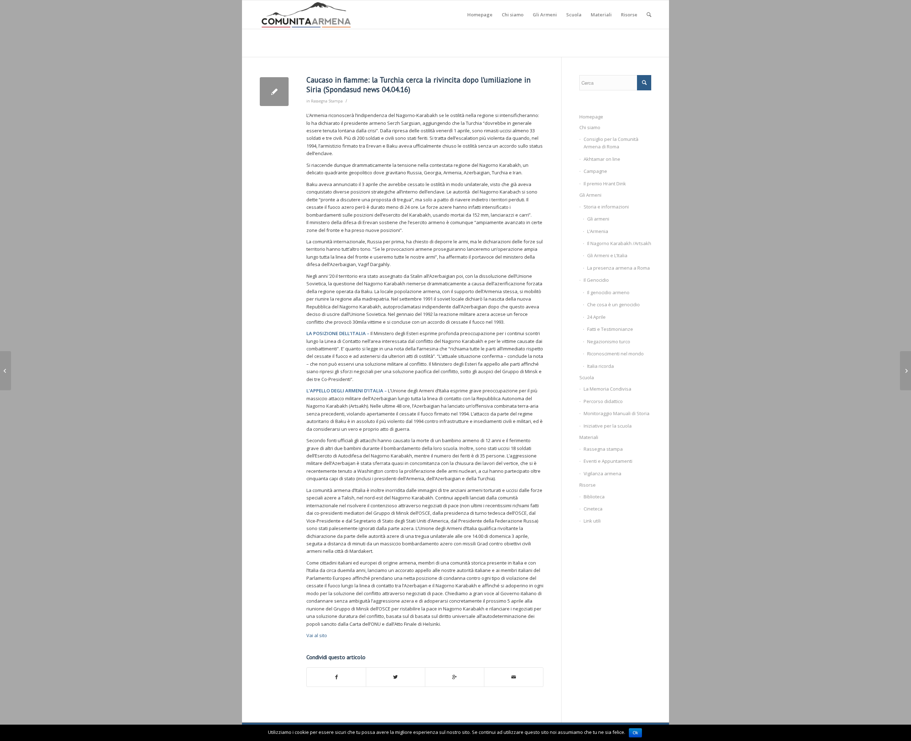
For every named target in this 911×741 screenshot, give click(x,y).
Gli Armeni (590, 195)
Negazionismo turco (608, 341)
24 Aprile (596, 317)
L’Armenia (597, 231)
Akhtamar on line (602, 159)
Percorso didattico (603, 401)
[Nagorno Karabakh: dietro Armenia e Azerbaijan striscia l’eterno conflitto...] (5, 370)
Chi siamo (589, 127)
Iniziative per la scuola (608, 426)
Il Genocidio (596, 280)
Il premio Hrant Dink (605, 183)
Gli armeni (598, 219)
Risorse (587, 485)
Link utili (592, 521)
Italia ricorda (600, 366)
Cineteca (593, 509)
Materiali (588, 437)
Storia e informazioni (606, 206)
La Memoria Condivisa (607, 389)
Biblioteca (594, 496)
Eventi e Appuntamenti (608, 461)
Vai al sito (316, 635)
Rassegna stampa (603, 449)
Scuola (586, 377)
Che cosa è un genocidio (613, 304)
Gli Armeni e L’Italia (607, 255)
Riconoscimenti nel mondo (615, 353)
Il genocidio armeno (608, 292)
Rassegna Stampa (327, 101)
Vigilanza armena (602, 473)
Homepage (591, 116)
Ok (635, 732)
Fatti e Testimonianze (610, 329)
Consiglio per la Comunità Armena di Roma (611, 143)
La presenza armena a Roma (618, 268)
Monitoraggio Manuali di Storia (616, 413)
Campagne (595, 171)
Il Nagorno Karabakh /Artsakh (619, 243)
